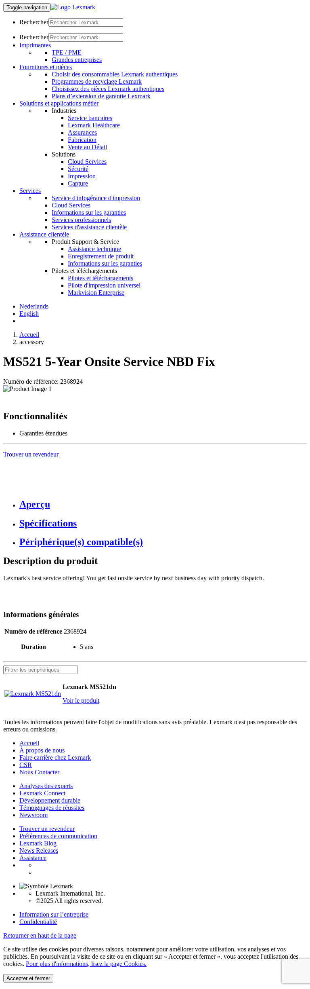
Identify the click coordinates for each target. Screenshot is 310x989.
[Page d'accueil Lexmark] (72, 7)
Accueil (29, 334)
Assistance (32, 857)
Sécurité (78, 168)
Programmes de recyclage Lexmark (97, 81)
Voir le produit (81, 700)
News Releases (38, 850)
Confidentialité (38, 921)
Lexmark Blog (38, 843)
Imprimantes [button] (35, 45)
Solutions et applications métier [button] (58, 103)
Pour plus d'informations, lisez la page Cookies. (86, 963)
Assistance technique (94, 248)
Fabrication (82, 139)
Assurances (82, 132)
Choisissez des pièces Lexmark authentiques (108, 88)
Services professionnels (81, 219)
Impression (82, 176)
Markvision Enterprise (96, 292)
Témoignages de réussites (51, 807)
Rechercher (33, 22)
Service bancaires (90, 117)
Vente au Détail (87, 147)
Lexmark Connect (42, 793)
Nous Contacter (39, 772)
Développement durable (49, 800)
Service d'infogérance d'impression (96, 197)
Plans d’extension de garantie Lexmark (101, 96)
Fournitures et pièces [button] (45, 66)
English (29, 313)
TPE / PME (67, 52)
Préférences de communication (58, 836)
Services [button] (30, 190)
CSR (25, 764)
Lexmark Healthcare (94, 125)
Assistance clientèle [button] (44, 234)
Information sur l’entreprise (53, 914)
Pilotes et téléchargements (100, 278)
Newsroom (33, 814)
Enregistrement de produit (101, 256)
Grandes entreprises (77, 59)
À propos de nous (42, 750)
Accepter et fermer (28, 978)
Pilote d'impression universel (104, 285)
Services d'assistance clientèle (89, 227)
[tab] (163, 504)
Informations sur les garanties (89, 212)
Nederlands (33, 306)
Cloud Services (87, 161)
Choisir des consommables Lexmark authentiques (115, 74)
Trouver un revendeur (47, 828)
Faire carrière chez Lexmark (55, 757)
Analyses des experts (46, 785)
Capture (78, 183)
